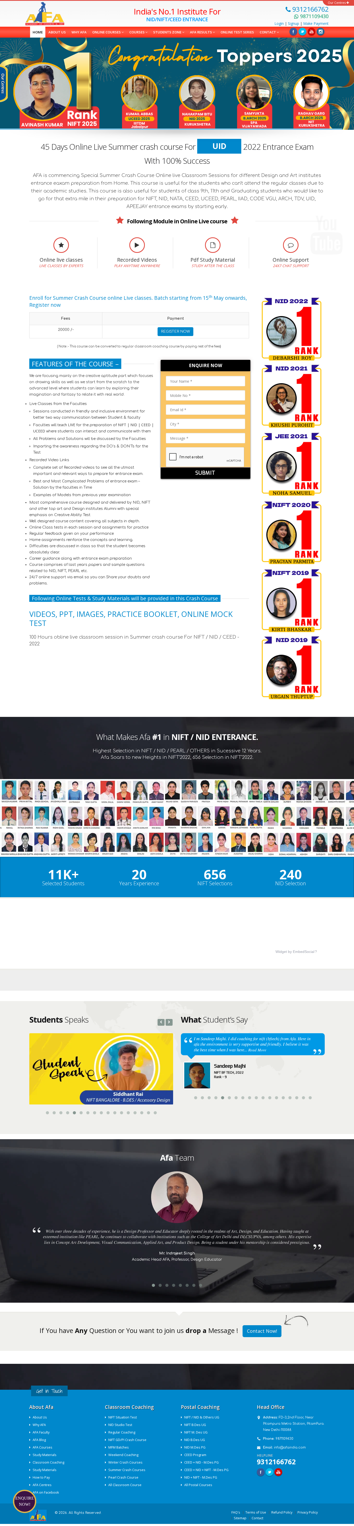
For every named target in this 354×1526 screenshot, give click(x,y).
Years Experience (139, 883)
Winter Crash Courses (125, 1462)
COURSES (137, 32)
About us (57, 32)
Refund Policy (281, 1512)
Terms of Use (255, 1512)
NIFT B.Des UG (195, 1424)
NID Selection (290, 883)
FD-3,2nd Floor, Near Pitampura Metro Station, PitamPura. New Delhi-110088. (293, 1423)
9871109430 (284, 1438)
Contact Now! (262, 1330)
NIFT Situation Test (122, 1417)
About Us (40, 1417)
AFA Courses (42, 1447)
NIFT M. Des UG (196, 1432)
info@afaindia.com (290, 1447)
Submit (205, 472)
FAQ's (235, 1512)
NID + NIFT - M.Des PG (200, 1477)
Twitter (302, 31)
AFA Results (201, 32)
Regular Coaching (121, 1432)
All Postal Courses (198, 1484)
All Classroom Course (124, 1484)
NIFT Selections (214, 883)
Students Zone (167, 32)
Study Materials (44, 1454)
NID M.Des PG (195, 1447)
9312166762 (276, 1461)
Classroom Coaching (48, 1462)
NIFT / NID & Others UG (201, 1417)
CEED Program (195, 1454)
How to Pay (41, 1477)
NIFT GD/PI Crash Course (127, 1439)
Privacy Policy (308, 1512)
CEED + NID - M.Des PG (201, 1462)
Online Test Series (237, 32)
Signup (293, 23)
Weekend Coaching (123, 1454)
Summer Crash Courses (126, 1469)
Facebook (293, 31)
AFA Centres (42, 1484)
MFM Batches (118, 1447)
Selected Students (63, 883)
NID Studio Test (120, 1424)
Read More (210, 1049)
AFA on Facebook (46, 1492)
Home (38, 32)
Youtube (278, 1471)
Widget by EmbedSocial (294, 952)
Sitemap (240, 1517)
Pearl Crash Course (123, 1477)
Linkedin (311, 31)
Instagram (320, 31)
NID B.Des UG (194, 1439)
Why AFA (79, 32)
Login (279, 23)
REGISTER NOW (175, 331)
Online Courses (107, 32)
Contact (268, 32)
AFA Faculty (41, 1432)
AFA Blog (39, 1439)
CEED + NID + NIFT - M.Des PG (206, 1469)
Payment (316, 23)
